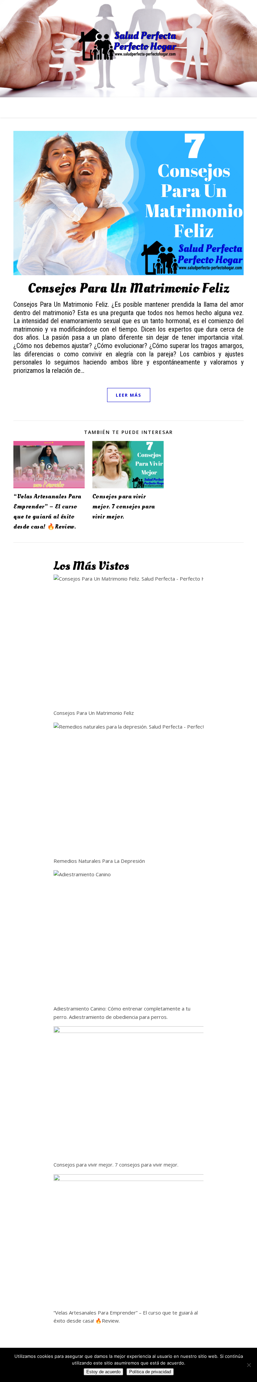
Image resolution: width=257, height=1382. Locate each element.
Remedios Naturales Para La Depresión (99, 860)
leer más (129, 395)
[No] (248, 1365)
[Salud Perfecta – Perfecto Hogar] (128, 44)
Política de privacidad (150, 1371)
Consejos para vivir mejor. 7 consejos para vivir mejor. (123, 506)
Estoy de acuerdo (103, 1371)
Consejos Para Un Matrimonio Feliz (129, 288)
